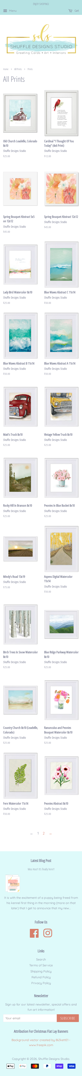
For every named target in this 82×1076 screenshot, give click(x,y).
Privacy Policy (41, 983)
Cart (76, 11)
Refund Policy (41, 977)
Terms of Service (41, 965)
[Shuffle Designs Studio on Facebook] (34, 936)
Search (41, 959)
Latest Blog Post (41, 860)
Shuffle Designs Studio (53, 1059)
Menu (12, 11)
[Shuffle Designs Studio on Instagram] (47, 936)
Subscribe (67, 1018)
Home (5, 69)
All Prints (18, 69)
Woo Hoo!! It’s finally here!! (41, 869)
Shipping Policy (41, 971)
